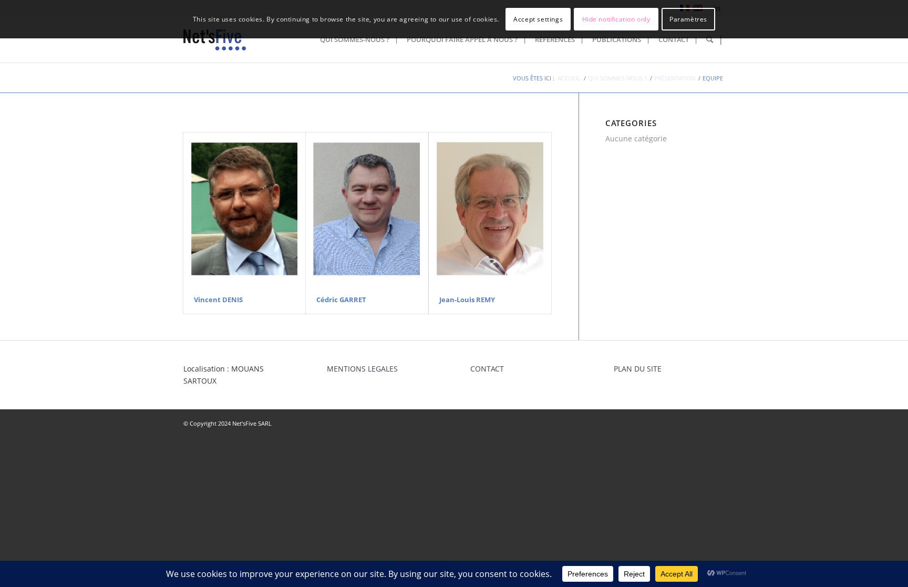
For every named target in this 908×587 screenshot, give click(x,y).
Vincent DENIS (218, 299)
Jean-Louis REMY (467, 299)
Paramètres (688, 19)
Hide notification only (616, 19)
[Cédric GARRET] (367, 208)
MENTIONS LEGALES (362, 369)
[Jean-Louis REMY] (490, 208)
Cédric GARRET (341, 299)
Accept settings (538, 19)
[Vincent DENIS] (244, 208)
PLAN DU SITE (638, 369)
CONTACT (487, 369)
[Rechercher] (712, 39)
